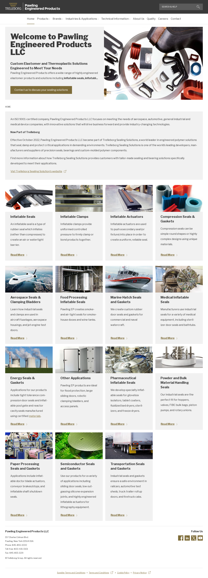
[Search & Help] (198, 7)
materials (35, 416)
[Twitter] (193, 538)
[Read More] (29, 198)
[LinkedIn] (187, 538)
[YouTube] (200, 538)
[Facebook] (180, 538)
